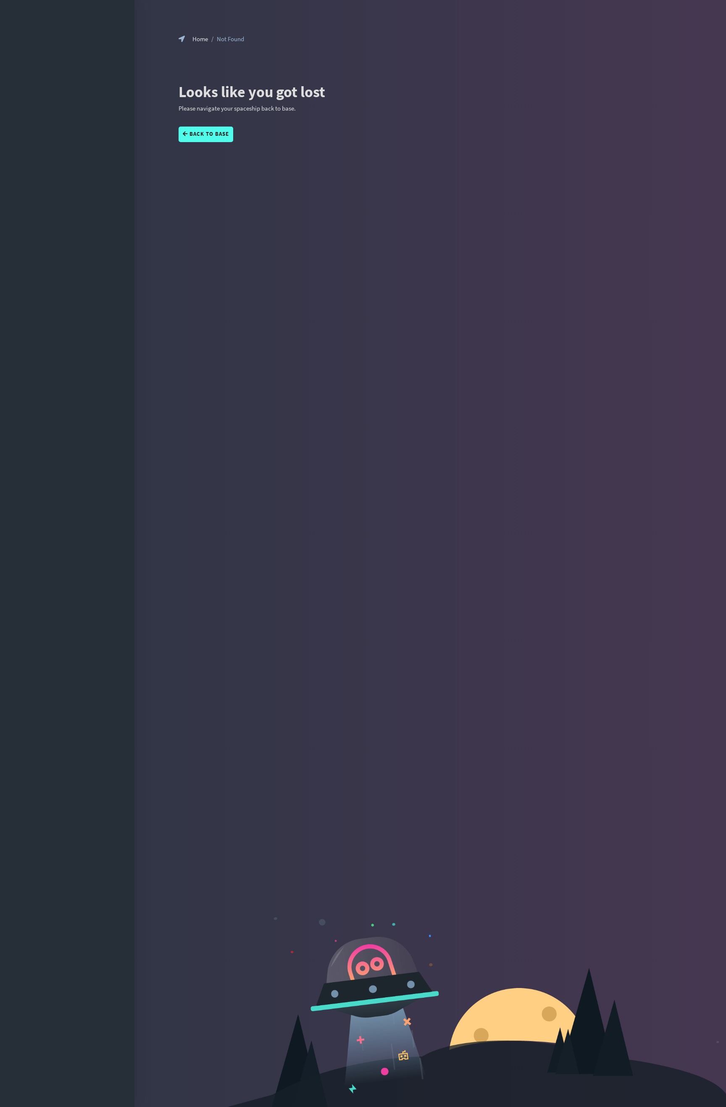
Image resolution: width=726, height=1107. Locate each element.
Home (200, 39)
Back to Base (208, 133)
